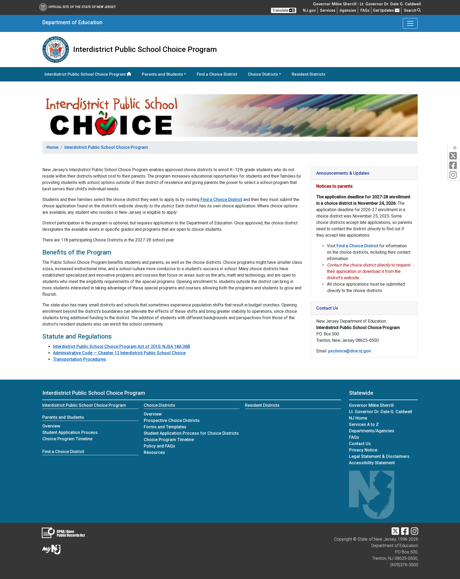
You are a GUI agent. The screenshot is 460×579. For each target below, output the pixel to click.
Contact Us (360, 443)
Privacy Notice (363, 450)
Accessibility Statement (372, 462)
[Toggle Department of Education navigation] (410, 23)
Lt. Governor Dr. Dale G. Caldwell (380, 411)
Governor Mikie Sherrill (371, 405)
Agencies (348, 10)
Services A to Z (364, 424)
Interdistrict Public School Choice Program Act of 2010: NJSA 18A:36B (121, 346)
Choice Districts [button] (263, 74)
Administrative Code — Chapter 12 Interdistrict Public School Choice (119, 352)
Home (52, 147)
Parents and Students (63, 417)
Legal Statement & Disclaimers (379, 456)
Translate (280, 10)
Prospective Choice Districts (172, 420)
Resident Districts (308, 74)
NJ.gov (309, 10)
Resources (154, 452)
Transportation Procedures (79, 359)
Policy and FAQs (159, 446)
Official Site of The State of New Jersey (82, 7)
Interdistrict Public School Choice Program (85, 74)
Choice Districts (159, 405)
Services (327, 10)
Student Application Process (70, 432)
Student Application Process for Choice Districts (191, 433)
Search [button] (410, 10)
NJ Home (358, 418)
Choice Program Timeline (67, 438)
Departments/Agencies (371, 430)
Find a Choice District (217, 74)
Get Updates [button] (384, 10)
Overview (51, 426)
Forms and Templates (165, 426)
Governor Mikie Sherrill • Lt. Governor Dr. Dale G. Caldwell (367, 4)
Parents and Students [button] (162, 74)
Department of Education (72, 22)
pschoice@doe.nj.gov (349, 351)
